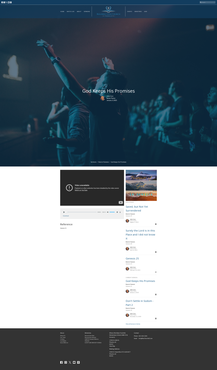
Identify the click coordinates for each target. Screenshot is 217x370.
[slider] (81, 212)
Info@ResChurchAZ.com (145, 338)
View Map (112, 346)
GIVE (145, 11)
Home (62, 11)
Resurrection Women (90, 337)
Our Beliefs (63, 341)
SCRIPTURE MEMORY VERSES (93, 342)
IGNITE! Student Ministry (92, 339)
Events (129, 11)
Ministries (138, 11)
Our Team (63, 337)
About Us (62, 335)
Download (66, 216)
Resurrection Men (89, 335)
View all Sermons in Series (133, 324)
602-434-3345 (143, 336)
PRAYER (87, 341)
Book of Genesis (103, 162)
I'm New (62, 339)
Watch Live (70, 11)
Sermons (87, 11)
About (79, 11)
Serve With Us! (64, 342)
